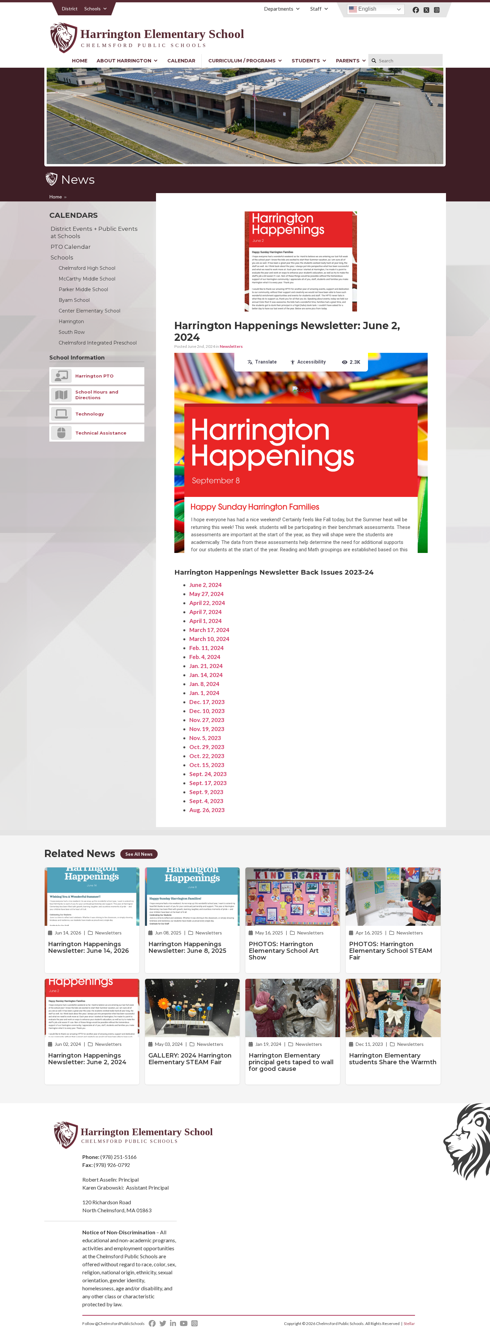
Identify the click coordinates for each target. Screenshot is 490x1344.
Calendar (181, 61)
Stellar (409, 1323)
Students (306, 61)
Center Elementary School (89, 311)
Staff (316, 9)
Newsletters (231, 346)
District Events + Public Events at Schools (94, 232)
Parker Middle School (83, 289)
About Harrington (124, 61)
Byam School (74, 300)
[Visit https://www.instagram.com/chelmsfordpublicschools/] (436, 10)
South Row (72, 332)
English (366, 9)
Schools (92, 8)
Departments (278, 9)
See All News (139, 854)
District (70, 8)
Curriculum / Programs (242, 61)
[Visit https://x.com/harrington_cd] (426, 10)
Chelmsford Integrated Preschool (98, 343)
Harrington (71, 321)
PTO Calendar (71, 246)
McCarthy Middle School (87, 279)
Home (79, 61)
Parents (348, 61)
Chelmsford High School (87, 268)
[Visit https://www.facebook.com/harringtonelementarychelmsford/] (416, 10)
